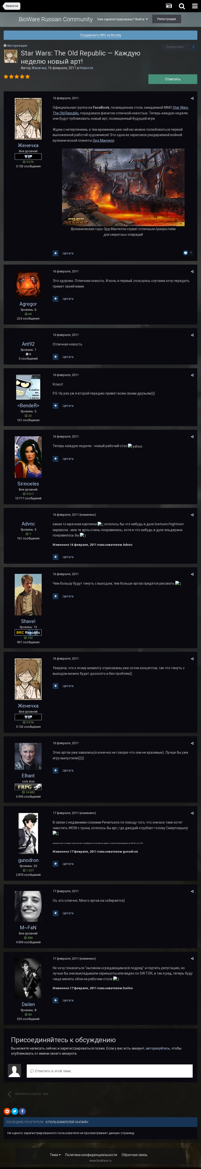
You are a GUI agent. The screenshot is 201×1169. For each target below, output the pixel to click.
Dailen (28, 1004)
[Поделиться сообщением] (192, 98)
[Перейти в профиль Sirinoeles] (28, 457)
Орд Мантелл (103, 140)
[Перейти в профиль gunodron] (28, 833)
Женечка (39, 68)
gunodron (28, 860)
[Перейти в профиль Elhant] (28, 756)
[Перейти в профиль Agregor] (28, 284)
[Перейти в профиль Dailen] (28, 978)
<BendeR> (28, 405)
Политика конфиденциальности (91, 1155)
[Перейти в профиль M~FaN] (28, 906)
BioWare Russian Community (56, 19)
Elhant (28, 776)
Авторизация (17, 45)
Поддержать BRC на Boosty (100, 35)
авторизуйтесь (158, 1048)
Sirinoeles (28, 484)
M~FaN (28, 928)
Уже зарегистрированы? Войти (121, 19)
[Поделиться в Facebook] (22, 1111)
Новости (86, 68)
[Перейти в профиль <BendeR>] (28, 387)
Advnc (28, 524)
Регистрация (166, 19)
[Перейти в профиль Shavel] (28, 594)
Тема (54, 1155)
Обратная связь (135, 1155)
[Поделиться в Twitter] (14, 1111)
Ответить (173, 79)
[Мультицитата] (55, 253)
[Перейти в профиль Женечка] (10, 56)
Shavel (28, 621)
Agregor (28, 304)
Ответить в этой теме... (53, 1071)
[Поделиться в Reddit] (7, 1111)
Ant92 (28, 344)
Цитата (68, 253)
